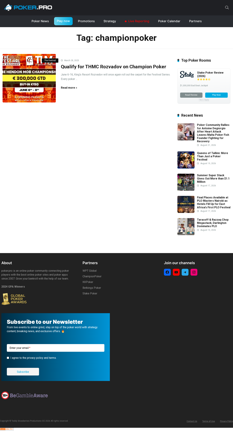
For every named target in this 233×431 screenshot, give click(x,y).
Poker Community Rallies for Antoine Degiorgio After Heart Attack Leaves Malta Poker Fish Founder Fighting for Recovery (213, 133)
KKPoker (88, 282)
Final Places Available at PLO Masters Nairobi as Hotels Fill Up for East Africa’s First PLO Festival (213, 202)
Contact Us (192, 421)
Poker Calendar (169, 21)
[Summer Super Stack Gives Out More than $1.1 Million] (185, 189)
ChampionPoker (92, 276)
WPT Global (90, 270)
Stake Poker (90, 293)
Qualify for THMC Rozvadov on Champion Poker (113, 66)
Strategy (110, 21)
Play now (63, 21)
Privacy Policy (226, 421)
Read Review (191, 95)
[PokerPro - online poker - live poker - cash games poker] (28, 7)
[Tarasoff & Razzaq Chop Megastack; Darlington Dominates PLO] (185, 234)
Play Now (216, 95)
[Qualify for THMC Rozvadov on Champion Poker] (29, 78)
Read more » (69, 87)
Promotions (86, 21)
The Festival (50, 60)
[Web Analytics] (7, 429)
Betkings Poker (92, 287)
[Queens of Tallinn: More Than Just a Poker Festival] (185, 167)
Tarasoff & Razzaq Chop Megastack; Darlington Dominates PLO (213, 223)
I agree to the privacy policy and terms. (33, 357)
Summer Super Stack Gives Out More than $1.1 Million (213, 178)
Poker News (40, 21)
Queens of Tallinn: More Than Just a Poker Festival (212, 156)
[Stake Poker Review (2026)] (187, 77)
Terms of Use (208, 421)
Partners (195, 21)
